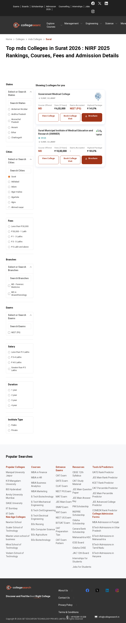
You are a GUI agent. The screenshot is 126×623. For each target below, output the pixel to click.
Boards (25, 6)
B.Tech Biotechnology (42, 496)
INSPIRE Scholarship (79, 513)
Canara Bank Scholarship (79, 530)
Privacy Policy (65, 605)
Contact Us (64, 597)
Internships (77, 6)
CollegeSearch (27, 25)
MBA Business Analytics (38, 484)
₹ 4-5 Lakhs (16, 362)
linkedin (107, 590)
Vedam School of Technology (15, 555)
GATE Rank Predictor (103, 472)
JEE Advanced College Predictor (104, 503)
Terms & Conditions (68, 612)
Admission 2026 (51, 8)
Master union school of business (18, 538)
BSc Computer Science (43, 529)
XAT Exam (61, 512)
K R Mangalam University (13, 482)
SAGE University (14, 503)
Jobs (87, 6)
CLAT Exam (62, 486)
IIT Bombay (12, 508)
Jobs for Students (82, 567)
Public (14, 425)
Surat (13, 176)
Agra (13, 202)
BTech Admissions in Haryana (103, 555)
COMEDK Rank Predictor (104, 510)
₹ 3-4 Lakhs (16, 357)
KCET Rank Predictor (103, 482)
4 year (14, 405)
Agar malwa (16, 192)
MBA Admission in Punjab (105, 522)
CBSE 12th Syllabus (78, 474)
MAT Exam (61, 496)
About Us (63, 590)
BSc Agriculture (39, 534)
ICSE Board (78, 542)
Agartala (15, 197)
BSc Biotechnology (41, 540)
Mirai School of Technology (13, 546)
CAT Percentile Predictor (105, 488)
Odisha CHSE (79, 547)
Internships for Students (80, 560)
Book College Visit (70, 117)
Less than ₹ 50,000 (20, 226)
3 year (14, 400)
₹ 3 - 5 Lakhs (16, 241)
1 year (14, 390)
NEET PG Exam (63, 491)
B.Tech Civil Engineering (43, 510)
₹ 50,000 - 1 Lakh (18, 231)
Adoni (14, 187)
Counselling (64, 6)
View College (48, 116)
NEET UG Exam (63, 517)
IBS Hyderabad (13, 489)
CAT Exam (61, 475)
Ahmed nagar (17, 207)
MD (40, 108)
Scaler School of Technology (14, 529)
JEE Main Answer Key (82, 500)
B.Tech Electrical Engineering (39, 517)
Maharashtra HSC (82, 537)
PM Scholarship (81, 506)
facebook (87, 590)
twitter (97, 590)
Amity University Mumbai (14, 496)
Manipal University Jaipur (15, 474)
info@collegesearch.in (109, 617)
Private (14, 430)
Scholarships (37, 6)
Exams (16, 6)
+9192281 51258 (78, 617)
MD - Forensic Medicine (17, 285)
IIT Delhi (10, 513)
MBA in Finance (39, 472)
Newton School (13, 522)
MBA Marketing (39, 491)
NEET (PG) (15, 332)
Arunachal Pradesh (16, 120)
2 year (14, 395)
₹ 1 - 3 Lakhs (16, 236)
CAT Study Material (78, 482)
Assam (14, 127)
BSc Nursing (37, 524)
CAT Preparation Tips (62, 531)
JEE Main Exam (64, 502)
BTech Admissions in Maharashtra (103, 538)
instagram (117, 590)
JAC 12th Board (81, 553)
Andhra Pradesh (18, 114)
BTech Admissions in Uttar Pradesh (106, 529)
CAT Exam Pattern (61, 542)
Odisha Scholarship (79, 522)
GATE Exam (62, 481)
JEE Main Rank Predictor (105, 477)
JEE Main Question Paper (82, 491)
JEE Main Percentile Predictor (102, 495)
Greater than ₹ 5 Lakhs (18, 369)
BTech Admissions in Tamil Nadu (103, 546)
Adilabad (15, 182)
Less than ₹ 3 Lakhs (20, 352)
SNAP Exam (62, 507)
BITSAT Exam (63, 523)
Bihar (13, 132)
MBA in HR (36, 477)
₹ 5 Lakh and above (20, 247)
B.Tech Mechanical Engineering (41, 503)
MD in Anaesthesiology (19, 293)
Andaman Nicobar (19, 109)
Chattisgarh (16, 137)
